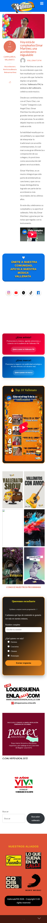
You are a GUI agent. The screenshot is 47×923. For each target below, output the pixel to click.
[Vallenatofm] (23, 11)
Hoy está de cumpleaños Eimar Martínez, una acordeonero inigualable (31, 48)
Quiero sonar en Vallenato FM (23, 349)
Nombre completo (12, 625)
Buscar (5, 811)
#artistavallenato (10, 69)
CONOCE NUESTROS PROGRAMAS (23, 587)
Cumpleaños (9, 57)
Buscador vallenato (35, 818)
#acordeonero (10, 66)
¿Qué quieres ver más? (14, 638)
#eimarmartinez (10, 72)
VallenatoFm (34, 60)
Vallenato (10, 60)
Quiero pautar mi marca (23, 372)
